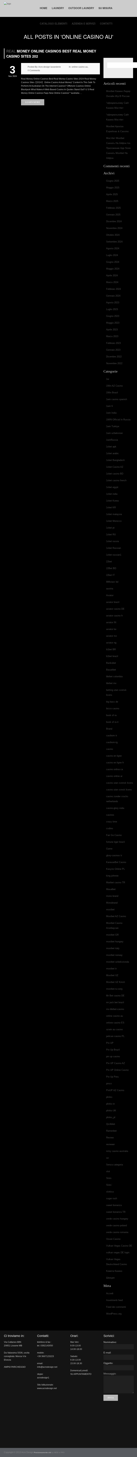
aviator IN (111, 622)
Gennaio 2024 (113, 295)
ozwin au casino (114, 1029)
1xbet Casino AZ (114, 467)
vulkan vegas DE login (117, 1252)
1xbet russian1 (113, 554)
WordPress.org (113, 1313)
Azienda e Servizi (83, 23)
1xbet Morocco (113, 521)
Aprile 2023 (112, 329)
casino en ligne (114, 755)
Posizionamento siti (42, 1452)
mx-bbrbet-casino (115, 1009)
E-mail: (107, 1352)
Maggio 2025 (112, 187)
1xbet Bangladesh (115, 460)
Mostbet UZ (112, 975)
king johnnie (112, 875)
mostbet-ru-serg (114, 989)
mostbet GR (112, 934)
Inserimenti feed (114, 1300)
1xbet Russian (113, 548)
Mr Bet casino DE (115, 995)
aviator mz (111, 636)
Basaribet (111, 669)
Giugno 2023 (112, 316)
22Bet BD (111, 568)
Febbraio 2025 (113, 208)
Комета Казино (114, 1271)
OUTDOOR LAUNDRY (81, 8)
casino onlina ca (114, 769)
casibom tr (111, 735)
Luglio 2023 (112, 309)
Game (109, 848)
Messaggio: (109, 1373)
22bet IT (110, 575)
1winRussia (112, 440)
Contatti (106, 23)
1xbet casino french (116, 480)
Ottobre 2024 (113, 235)
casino (109, 749)
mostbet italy (113, 948)
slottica (110, 1191)
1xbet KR (111, 507)
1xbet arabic (112, 453)
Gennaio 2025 (113, 214)
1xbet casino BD (114, 473)
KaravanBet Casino (116, 862)
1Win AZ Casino (114, 385)
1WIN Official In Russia (118, 419)
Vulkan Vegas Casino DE (119, 1245)
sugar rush (111, 1198)
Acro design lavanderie (49, 67)
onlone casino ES (115, 1022)
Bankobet (111, 663)
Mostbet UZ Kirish (115, 982)
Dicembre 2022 (114, 356)
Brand (109, 728)
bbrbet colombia (114, 676)
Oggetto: (108, 1363)
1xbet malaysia (114, 514)
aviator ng (111, 642)
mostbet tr (111, 968)
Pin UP (109, 1043)
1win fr (109, 406)
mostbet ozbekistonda (117, 961)
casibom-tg (112, 742)
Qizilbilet (110, 1124)
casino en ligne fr (115, 762)
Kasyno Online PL (115, 869)
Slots (108, 1178)
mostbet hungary (114, 941)
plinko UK (111, 1110)
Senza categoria (114, 1164)
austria (109, 588)
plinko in (110, 1103)
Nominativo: (110, 1342)
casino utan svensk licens (119, 783)
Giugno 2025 (112, 181)
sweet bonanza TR (115, 1212)
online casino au (80, 67)
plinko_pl (110, 1117)
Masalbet (111, 889)
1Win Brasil (112, 392)
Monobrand (112, 902)
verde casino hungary (117, 1218)
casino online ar (114, 776)
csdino (109, 828)
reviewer (110, 1144)
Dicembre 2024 (114, 221)
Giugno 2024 (112, 262)
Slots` (109, 1185)
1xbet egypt (112, 487)
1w (107, 379)
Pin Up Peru (112, 1076)
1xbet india (111, 494)
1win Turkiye (112, 426)
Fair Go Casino (114, 835)
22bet (109, 561)
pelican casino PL (115, 1036)
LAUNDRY (58, 8)
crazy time (111, 821)
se (107, 1158)
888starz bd (112, 581)
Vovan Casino (113, 1239)
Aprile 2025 (112, 194)
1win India (111, 412)
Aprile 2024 (112, 275)
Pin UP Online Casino (117, 1070)
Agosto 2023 (112, 302)
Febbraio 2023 (113, 343)
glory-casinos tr (114, 855)
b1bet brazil (112, 656)
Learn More (32, 102)
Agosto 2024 (112, 248)
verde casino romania (117, 1232)
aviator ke (111, 629)
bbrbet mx (111, 683)
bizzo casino (112, 708)
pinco (109, 1083)
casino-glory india (115, 808)
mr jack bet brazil (115, 1002)
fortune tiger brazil (115, 842)
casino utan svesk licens (119, 789)
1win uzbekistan (114, 433)
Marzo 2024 (112, 282)
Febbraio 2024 (113, 289)
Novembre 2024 (114, 228)
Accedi (109, 1293)
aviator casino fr (114, 615)
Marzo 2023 (112, 336)
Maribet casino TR (115, 882)
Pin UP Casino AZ (115, 1063)
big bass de (112, 701)
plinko (109, 1097)
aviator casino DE (115, 609)
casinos (110, 815)
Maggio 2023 (112, 322)
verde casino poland (116, 1225)
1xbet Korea (112, 500)
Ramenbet (111, 1130)
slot (108, 1171)
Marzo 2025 (112, 201)
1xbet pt (110, 527)
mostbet (110, 909)
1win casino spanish (116, 399)
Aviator (109, 595)
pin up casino (113, 1056)
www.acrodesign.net (47, 1388)
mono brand (112, 896)
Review (110, 1137)
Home (43, 8)
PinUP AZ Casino (115, 1090)
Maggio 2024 (112, 268)
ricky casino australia (117, 1151)
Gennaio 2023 (113, 350)
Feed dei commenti (116, 1307)
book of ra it (112, 722)
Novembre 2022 (114, 363)
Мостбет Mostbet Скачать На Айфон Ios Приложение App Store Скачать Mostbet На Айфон (118, 148)
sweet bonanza (114, 1205)
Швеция (110, 1277)
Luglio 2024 (112, 255)
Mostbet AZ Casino (116, 916)
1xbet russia (112, 541)
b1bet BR (111, 649)
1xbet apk (111, 446)
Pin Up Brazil (113, 1049)
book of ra (111, 715)
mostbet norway (114, 955)
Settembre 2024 (114, 241)
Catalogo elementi (53, 23)
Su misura (105, 8)
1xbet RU (111, 534)
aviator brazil (112, 602)
